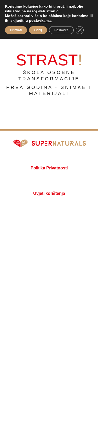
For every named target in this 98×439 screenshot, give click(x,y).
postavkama (40, 20)
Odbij (38, 30)
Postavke (61, 30)
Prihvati (16, 30)
